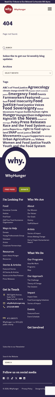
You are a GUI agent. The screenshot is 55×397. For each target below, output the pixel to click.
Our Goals (31, 216)
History (30, 220)
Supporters (37, 136)
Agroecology (38, 87)
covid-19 (23, 90)
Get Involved (36, 327)
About (31, 206)
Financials (44, 98)
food (5, 101)
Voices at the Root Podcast (13, 275)
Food (5, 206)
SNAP (12, 132)
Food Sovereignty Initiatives (38, 300)
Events (42, 94)
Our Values (32, 213)
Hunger (9, 114)
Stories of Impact (34, 233)
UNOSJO (48, 136)
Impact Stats (32, 296)
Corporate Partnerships (12, 245)
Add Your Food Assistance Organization (13, 221)
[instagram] (9, 378)
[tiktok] (13, 378)
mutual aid (42, 119)
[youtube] (21, 378)
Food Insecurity (20, 101)
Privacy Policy (27, 388)
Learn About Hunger (11, 255)
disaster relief (34, 91)
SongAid (26, 136)
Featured (32, 97)
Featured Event (33, 313)
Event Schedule (33, 316)
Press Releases (33, 121)
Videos (39, 139)
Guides (28, 111)
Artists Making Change (36, 236)
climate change (10, 90)
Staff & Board (33, 223)
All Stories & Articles (11, 272)
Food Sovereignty (20, 108)
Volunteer (6, 239)
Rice (21, 129)
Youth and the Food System (24, 146)
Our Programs (35, 259)
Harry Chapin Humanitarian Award (38, 241)
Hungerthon (25, 115)
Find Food (10, 189)
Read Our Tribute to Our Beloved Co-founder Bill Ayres (27, 2)
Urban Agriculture (17, 139)
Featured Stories (9, 269)
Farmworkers (13, 97)
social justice (24, 132)
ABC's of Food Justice (15, 87)
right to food (31, 129)
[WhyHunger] (15, 12)
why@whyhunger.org (16, 303)
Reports (14, 129)
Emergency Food (22, 93)
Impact (31, 292)
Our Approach (35, 276)
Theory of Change (34, 283)
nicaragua (7, 123)
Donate (6, 232)
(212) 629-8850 (13, 307)
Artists (5, 242)
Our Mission (32, 210)
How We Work (33, 263)
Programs (31, 267)
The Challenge (33, 280)
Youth (46, 142)
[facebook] (4, 378)
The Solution (32, 287)
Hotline (5, 213)
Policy (15, 122)
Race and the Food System (24, 125)
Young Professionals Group (13, 235)
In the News (24, 118)
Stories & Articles (12, 264)
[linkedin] (25, 378)
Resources (8, 251)
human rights (40, 111)
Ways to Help (10, 228)
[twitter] (17, 378)
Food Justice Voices (30, 105)
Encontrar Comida (10, 210)
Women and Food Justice (22, 142)
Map (29, 270)
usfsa (33, 140)
